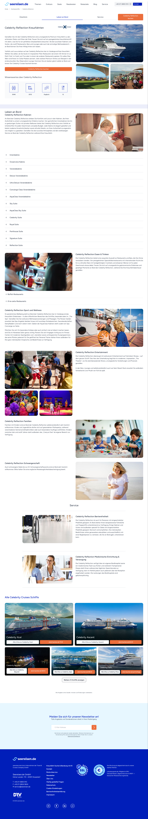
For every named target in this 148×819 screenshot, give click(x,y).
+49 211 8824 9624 (21, 784)
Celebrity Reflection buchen (38, 69)
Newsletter (50, 775)
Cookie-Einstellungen (54, 788)
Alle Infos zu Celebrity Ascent (93, 642)
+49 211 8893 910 (20, 782)
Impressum (50, 795)
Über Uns (49, 779)
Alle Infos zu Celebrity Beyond (17, 671)
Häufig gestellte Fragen (55, 782)
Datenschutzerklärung (74, 736)
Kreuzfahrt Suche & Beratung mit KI (59, 766)
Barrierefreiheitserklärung (55, 791)
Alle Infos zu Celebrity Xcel (23, 642)
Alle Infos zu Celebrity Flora (110, 672)
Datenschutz (51, 785)
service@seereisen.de (22, 787)
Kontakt (49, 769)
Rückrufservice (51, 772)
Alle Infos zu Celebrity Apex (63, 672)
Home (6, 9)
